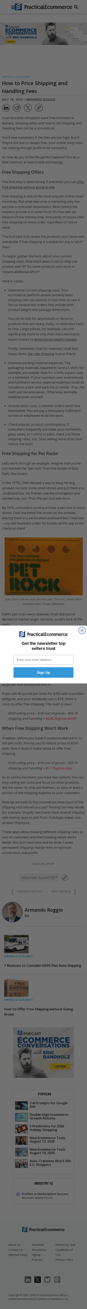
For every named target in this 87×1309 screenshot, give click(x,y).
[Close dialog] (82, 630)
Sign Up (43, 672)
